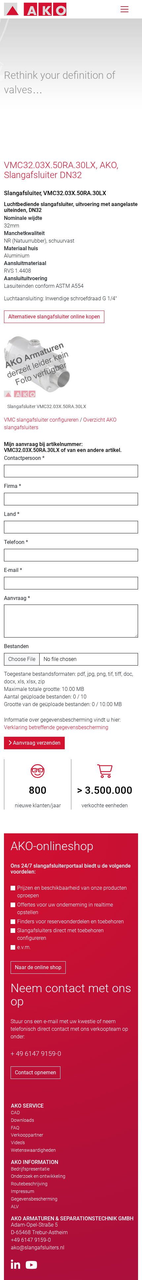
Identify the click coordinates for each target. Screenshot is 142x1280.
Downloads (22, 1120)
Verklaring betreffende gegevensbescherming (56, 727)
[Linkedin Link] (15, 1265)
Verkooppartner (27, 1135)
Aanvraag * (17, 598)
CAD (15, 1112)
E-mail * (13, 570)
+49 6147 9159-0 (31, 1240)
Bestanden (16, 646)
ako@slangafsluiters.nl (37, 1247)
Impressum (22, 1191)
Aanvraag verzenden (36, 743)
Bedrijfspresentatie (30, 1169)
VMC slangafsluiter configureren (41, 420)
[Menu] (124, 9)
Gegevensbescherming (34, 1199)
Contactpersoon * (24, 458)
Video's (18, 1142)
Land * (11, 514)
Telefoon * (16, 542)
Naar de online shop (38, 967)
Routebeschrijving (29, 1183)
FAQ (15, 1127)
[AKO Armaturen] (40, 9)
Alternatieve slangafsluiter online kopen (54, 316)
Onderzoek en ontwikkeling (38, 1176)
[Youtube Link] (31, 1265)
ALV (15, 1206)
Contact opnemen (35, 1072)
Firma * (12, 486)
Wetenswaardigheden (33, 1150)
